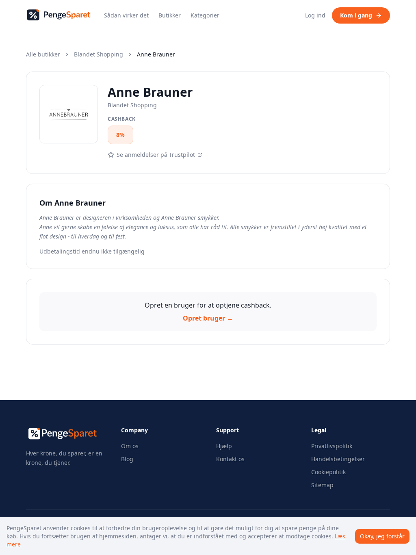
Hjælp (224, 446)
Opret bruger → (208, 318)
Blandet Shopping (98, 54)
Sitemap (322, 485)
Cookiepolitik (328, 472)
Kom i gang (356, 15)
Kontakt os (230, 459)
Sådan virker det (126, 15)
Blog (127, 459)
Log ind (315, 15)
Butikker (169, 15)
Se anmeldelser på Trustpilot (156, 154)
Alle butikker (43, 54)
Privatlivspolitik (331, 446)
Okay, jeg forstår (382, 536)
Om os (130, 446)
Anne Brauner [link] (156, 54)
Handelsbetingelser (338, 459)
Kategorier (205, 15)
